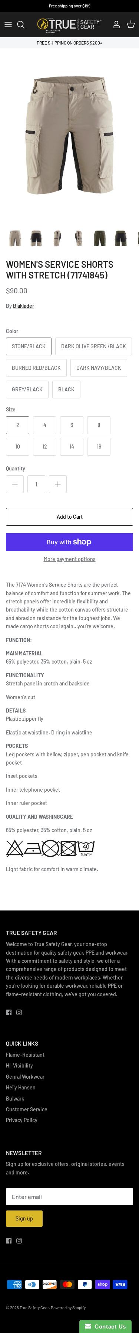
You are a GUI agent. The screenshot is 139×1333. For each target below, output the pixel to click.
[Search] (24, 24)
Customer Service (26, 1109)
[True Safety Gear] (69, 24)
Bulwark (15, 1098)
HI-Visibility (19, 1065)
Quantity (15, 468)
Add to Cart (70, 517)
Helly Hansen (21, 1087)
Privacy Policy (21, 1120)
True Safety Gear (34, 1307)
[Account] (114, 24)
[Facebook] (8, 1012)
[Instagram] (19, 1012)
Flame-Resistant (25, 1055)
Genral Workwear (25, 1076)
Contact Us (108, 1326)
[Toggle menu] (8, 24)
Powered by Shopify (68, 1307)
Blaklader (23, 306)
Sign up (24, 1218)
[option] (69, 135)
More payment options (70, 559)
